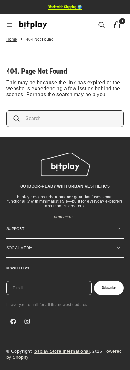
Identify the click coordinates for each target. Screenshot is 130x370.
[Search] (102, 25)
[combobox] (65, 118)
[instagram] (27, 321)
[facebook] (13, 321)
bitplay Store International (62, 351)
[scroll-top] (119, 359)
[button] (9, 25)
